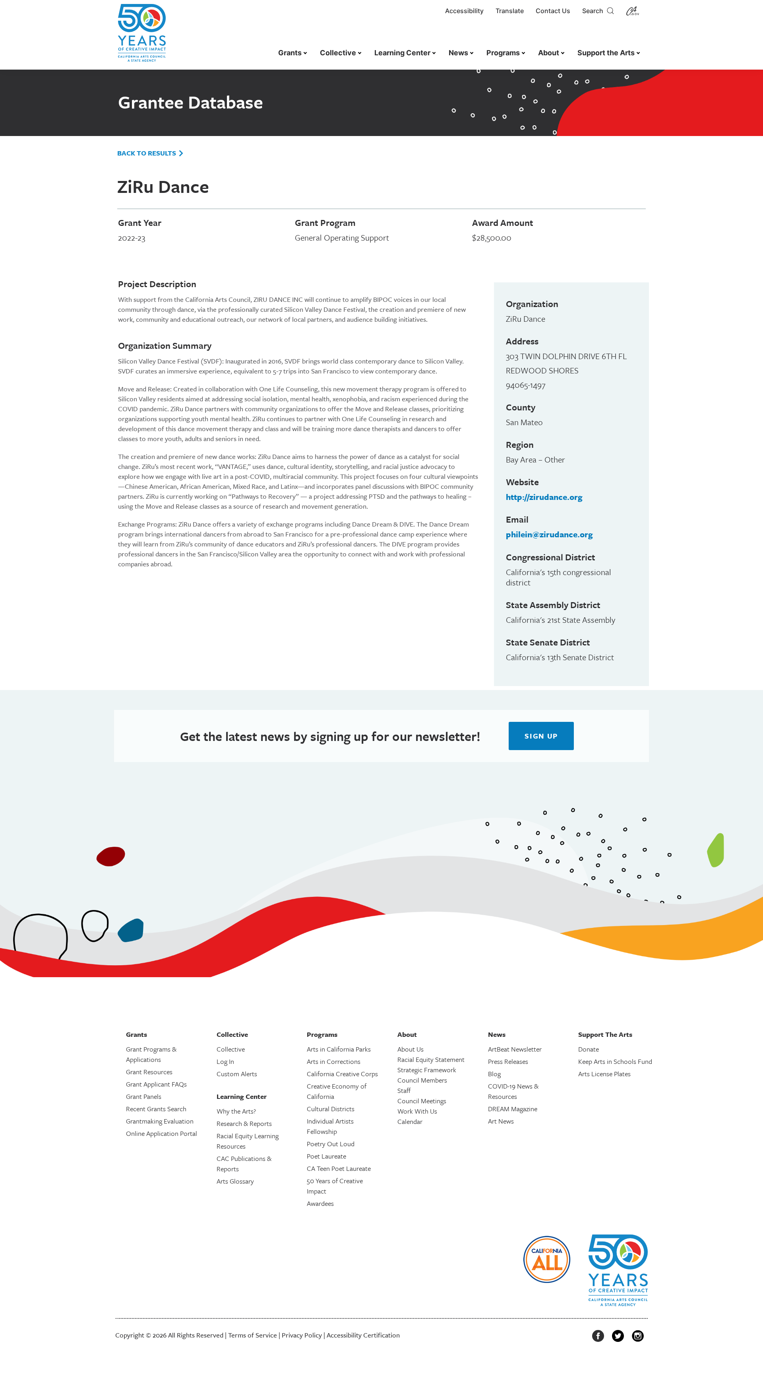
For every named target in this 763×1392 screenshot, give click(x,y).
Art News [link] (501, 1121)
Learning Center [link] (402, 53)
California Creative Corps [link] (342, 1074)
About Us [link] (410, 1049)
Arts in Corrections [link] (333, 1061)
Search (594, 11)
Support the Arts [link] (606, 53)
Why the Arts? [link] (236, 1111)
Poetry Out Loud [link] (330, 1144)
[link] (142, 37)
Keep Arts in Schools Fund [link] (615, 1061)
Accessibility (464, 11)
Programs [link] (503, 53)
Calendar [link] (409, 1121)
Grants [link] (290, 53)
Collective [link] (338, 53)
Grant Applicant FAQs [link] (156, 1084)
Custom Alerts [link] (237, 1074)
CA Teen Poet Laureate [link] (339, 1168)
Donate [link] (588, 1049)
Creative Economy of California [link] (336, 1091)
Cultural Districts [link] (330, 1109)
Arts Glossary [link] (235, 1181)
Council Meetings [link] (421, 1101)
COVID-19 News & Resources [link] (513, 1091)
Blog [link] (494, 1074)
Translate (510, 11)
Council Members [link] (422, 1080)
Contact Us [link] (553, 11)
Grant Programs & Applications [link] (151, 1054)
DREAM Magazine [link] (512, 1109)
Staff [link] (404, 1090)
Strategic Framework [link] (426, 1070)
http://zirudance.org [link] (544, 497)
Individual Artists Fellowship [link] (330, 1126)
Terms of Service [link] (252, 1335)
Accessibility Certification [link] (363, 1335)
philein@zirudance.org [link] (549, 534)
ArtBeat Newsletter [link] (515, 1049)
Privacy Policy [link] (302, 1335)
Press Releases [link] (508, 1061)
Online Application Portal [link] (161, 1133)
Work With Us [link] (417, 1111)
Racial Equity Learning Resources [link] (248, 1141)
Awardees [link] (320, 1203)
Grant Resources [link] (149, 1072)
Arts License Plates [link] (604, 1074)
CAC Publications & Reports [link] (244, 1163)
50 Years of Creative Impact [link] (335, 1186)
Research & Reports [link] (244, 1123)
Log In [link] (225, 1061)
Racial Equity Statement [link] (431, 1059)
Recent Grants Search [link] (156, 1109)
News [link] (458, 53)
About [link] (548, 53)
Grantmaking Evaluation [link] (160, 1121)
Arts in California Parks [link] (339, 1049)
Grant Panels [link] (143, 1096)
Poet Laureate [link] (326, 1156)
